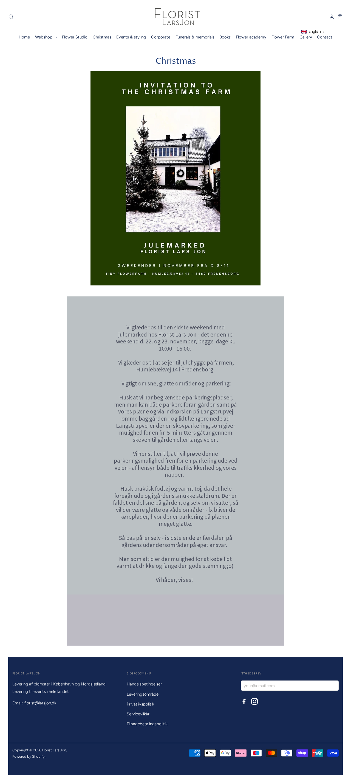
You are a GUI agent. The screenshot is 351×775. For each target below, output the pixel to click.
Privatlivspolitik (140, 704)
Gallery (305, 37)
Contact (324, 37)
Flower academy (251, 37)
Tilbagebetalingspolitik (147, 723)
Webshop (44, 37)
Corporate (160, 37)
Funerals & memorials (195, 37)
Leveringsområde (142, 694)
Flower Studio (74, 37)
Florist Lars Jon (54, 750)
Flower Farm (282, 37)
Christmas (102, 37)
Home (24, 37)
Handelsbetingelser (144, 684)
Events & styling (131, 37)
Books (225, 37)
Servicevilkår (138, 714)
